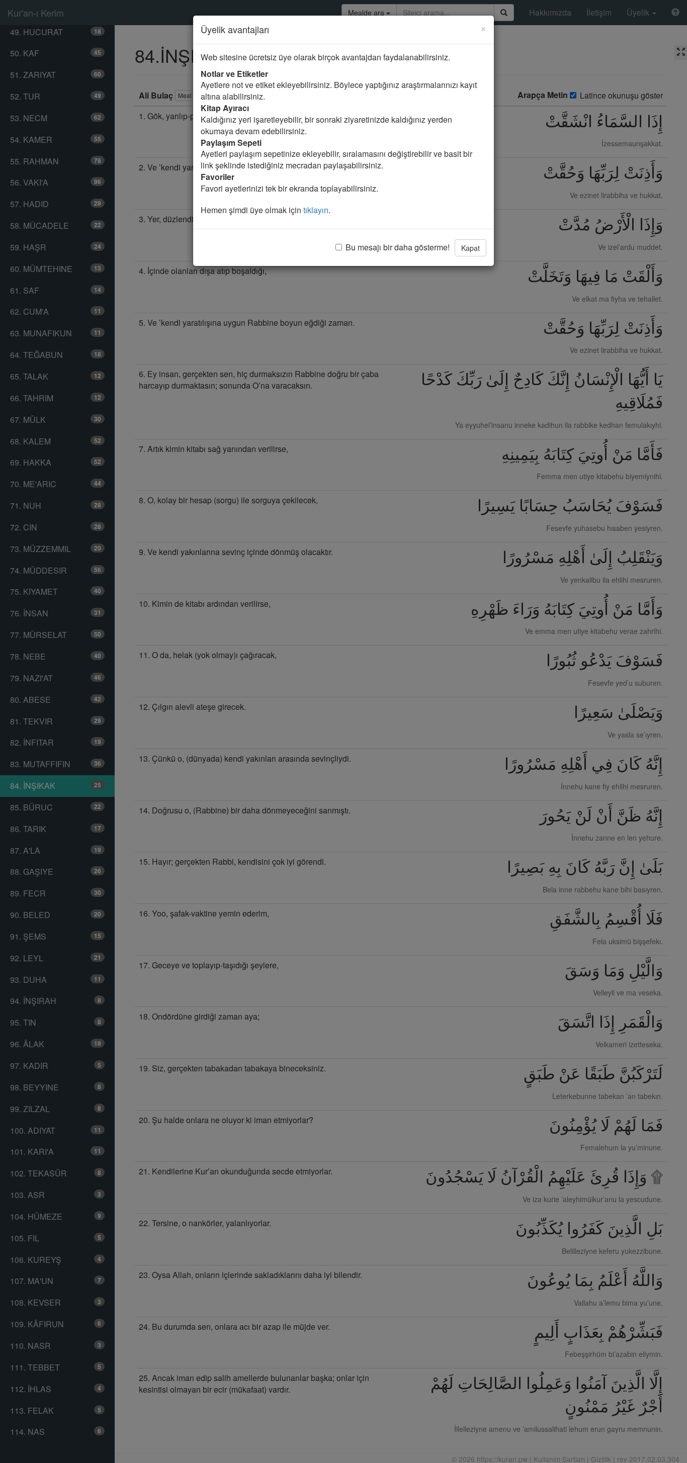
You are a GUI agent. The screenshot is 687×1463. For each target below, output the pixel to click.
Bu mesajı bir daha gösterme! (398, 247)
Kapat (470, 248)
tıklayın (315, 210)
